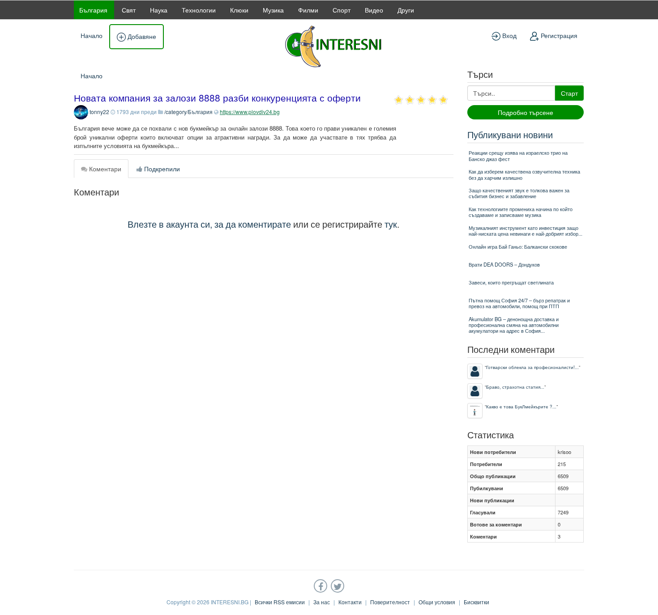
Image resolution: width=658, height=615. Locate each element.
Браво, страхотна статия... (515, 386)
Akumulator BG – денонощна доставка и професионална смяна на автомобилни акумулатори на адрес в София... (514, 325)
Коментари (104, 168)
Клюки (239, 9)
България (93, 9)
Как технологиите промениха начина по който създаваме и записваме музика (521, 211)
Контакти (350, 602)
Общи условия (437, 602)
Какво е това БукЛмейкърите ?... (521, 406)
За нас (321, 602)
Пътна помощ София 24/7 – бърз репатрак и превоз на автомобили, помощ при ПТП (519, 303)
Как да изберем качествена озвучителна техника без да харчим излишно (524, 174)
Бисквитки (476, 602)
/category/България (188, 111)
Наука (158, 9)
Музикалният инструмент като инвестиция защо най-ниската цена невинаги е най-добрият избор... (525, 230)
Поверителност (390, 602)
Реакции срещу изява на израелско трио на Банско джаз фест (518, 155)
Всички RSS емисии (280, 602)
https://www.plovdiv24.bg (250, 111)
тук (391, 223)
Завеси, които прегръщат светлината (511, 282)
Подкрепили (161, 168)
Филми (308, 9)
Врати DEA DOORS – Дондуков (504, 264)
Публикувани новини (510, 134)
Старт (569, 93)
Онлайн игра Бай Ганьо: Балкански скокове (518, 246)
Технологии (199, 9)
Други (405, 9)
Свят (129, 9)
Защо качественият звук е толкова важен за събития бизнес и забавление (519, 193)
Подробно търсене (525, 112)
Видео (374, 9)
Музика (273, 9)
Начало (92, 35)
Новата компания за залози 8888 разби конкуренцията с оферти (217, 97)
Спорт (341, 9)
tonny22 (99, 111)
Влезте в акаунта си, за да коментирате (209, 223)
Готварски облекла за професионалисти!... (532, 367)
